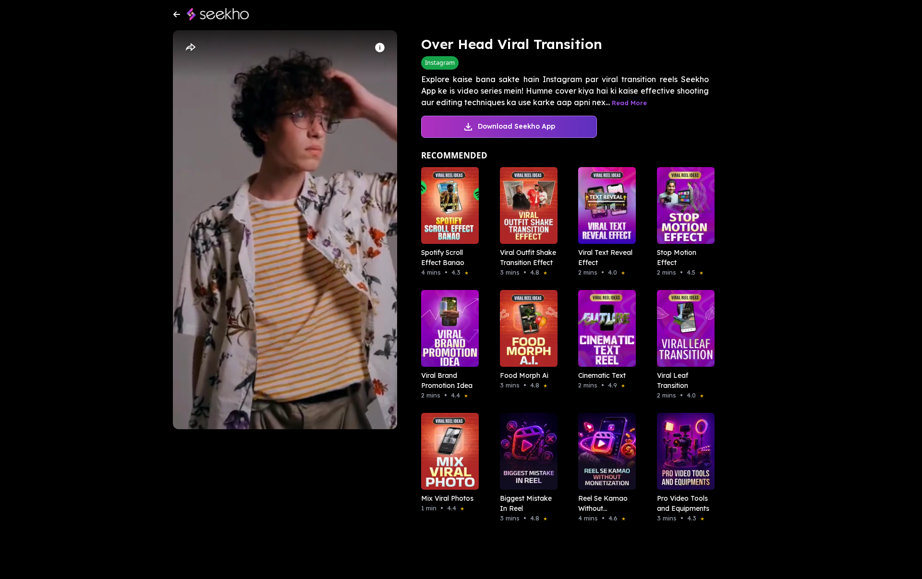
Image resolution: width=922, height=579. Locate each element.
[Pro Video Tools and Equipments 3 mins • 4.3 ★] (683, 451)
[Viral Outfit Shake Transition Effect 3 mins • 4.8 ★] (526, 205)
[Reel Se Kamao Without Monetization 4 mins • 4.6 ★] (604, 451)
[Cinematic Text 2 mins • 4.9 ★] (604, 328)
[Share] (190, 47)
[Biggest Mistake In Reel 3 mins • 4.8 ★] (526, 451)
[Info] (379, 47)
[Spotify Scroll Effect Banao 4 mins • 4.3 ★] (447, 205)
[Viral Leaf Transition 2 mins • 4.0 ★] (683, 328)
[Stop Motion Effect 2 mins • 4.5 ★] (683, 205)
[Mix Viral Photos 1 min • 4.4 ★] (447, 451)
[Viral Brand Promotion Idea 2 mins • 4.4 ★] (447, 328)
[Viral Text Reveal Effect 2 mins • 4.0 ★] (604, 205)
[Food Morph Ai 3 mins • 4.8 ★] (526, 328)
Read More (629, 103)
